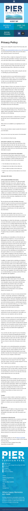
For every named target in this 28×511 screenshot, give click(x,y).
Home (4, 475)
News (4, 486)
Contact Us (6, 488)
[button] (14, 1)
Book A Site (7, 26)
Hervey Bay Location (8, 482)
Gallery (4, 480)
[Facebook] (19, 33)
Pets (4, 484)
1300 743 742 (21, 26)
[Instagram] (22, 33)
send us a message (20, 437)
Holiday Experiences (8, 477)
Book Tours (7, 33)
